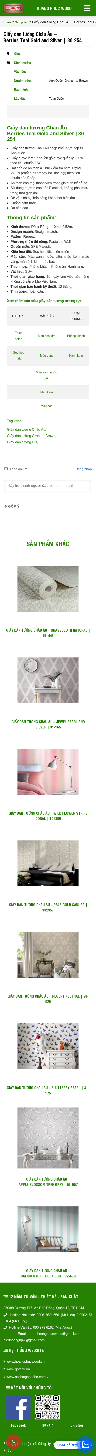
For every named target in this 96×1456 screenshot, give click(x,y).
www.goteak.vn (18, 1369)
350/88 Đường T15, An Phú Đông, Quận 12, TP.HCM (43, 1308)
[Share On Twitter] (54, 112)
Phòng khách (76, 336)
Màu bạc (46, 406)
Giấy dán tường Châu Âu (26, 429)
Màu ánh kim (46, 336)
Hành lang (76, 355)
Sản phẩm (21, 22)
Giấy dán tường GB (22, 442)
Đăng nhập (83, 469)
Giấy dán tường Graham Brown (31, 436)
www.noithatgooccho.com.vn (28, 1377)
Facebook (18, 1425)
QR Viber (76, 1425)
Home (7, 22)
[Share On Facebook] (39, 112)
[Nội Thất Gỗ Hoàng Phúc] (13, 8)
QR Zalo (47, 1424)
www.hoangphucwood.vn (26, 1361)
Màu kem (46, 392)
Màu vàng (46, 355)
